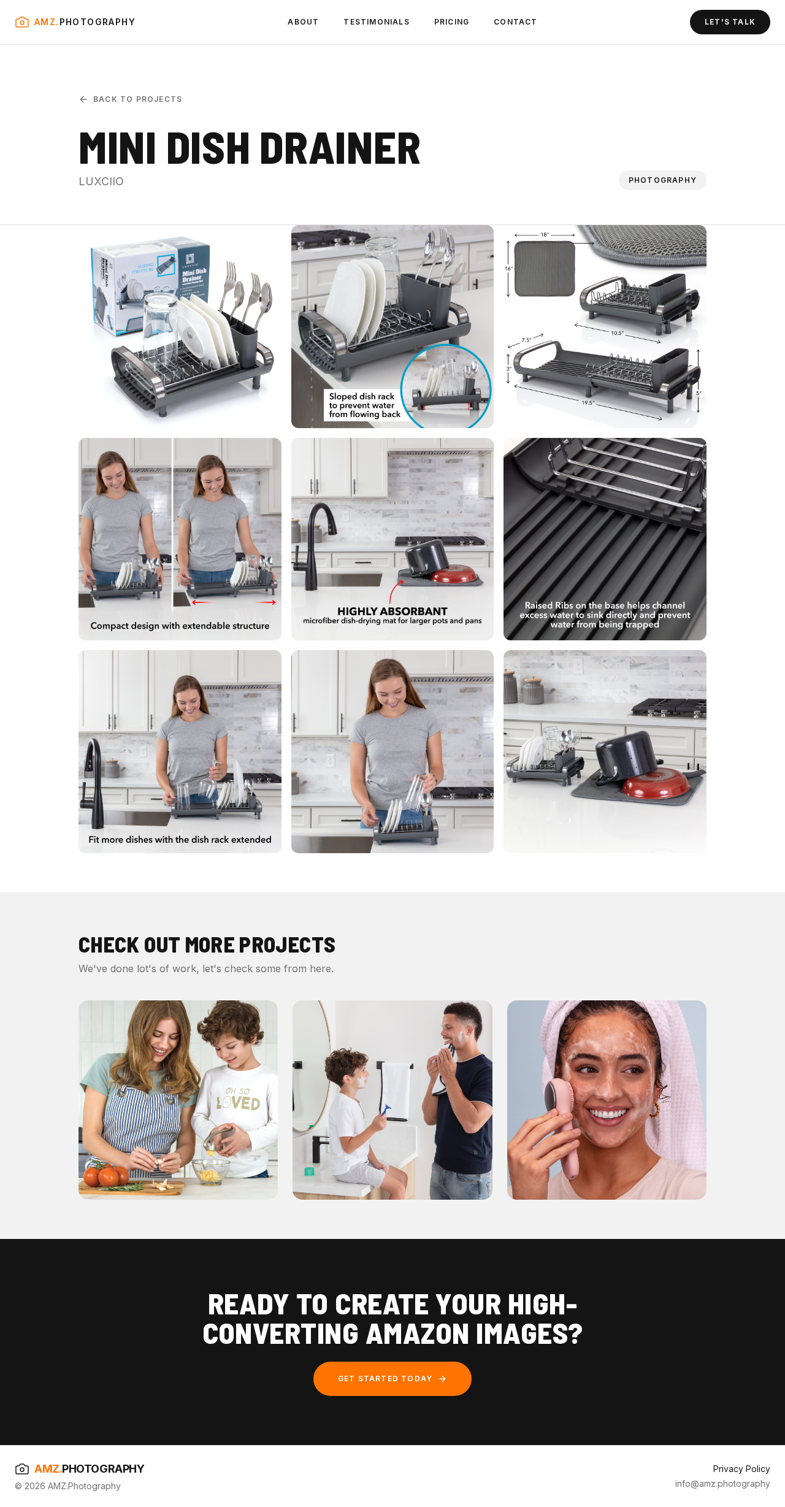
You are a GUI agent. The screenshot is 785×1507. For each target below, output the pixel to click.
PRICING (451, 21)
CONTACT (515, 21)
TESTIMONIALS (376, 21)
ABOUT (303, 21)
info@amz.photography (722, 1483)
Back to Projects (137, 99)
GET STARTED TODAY (385, 1378)
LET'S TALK (730, 21)
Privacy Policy (741, 1468)
